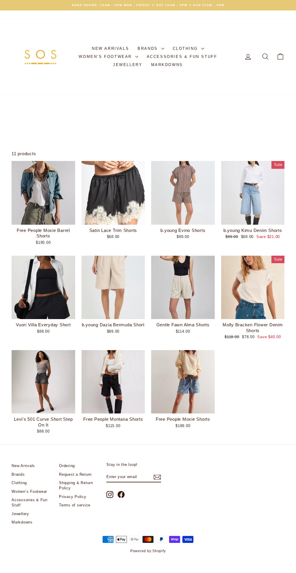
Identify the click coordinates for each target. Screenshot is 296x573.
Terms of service (74, 505)
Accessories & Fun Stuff (182, 56)
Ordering (67, 466)
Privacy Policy (72, 497)
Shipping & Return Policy (76, 485)
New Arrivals (110, 48)
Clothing (186, 48)
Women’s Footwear (106, 56)
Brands (149, 48)
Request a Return (75, 474)
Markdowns (167, 65)
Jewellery (127, 65)
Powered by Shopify (148, 551)
